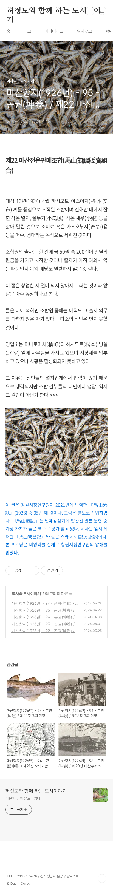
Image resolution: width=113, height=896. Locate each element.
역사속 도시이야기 (26, 593)
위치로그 (84, 31)
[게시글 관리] (33, 570)
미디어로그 (54, 31)
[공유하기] (26, 570)
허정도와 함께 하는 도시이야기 (54, 11)
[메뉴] (102, 11)
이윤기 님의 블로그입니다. (25, 798)
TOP (102, 878)
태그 (27, 31)
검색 (90, 11)
